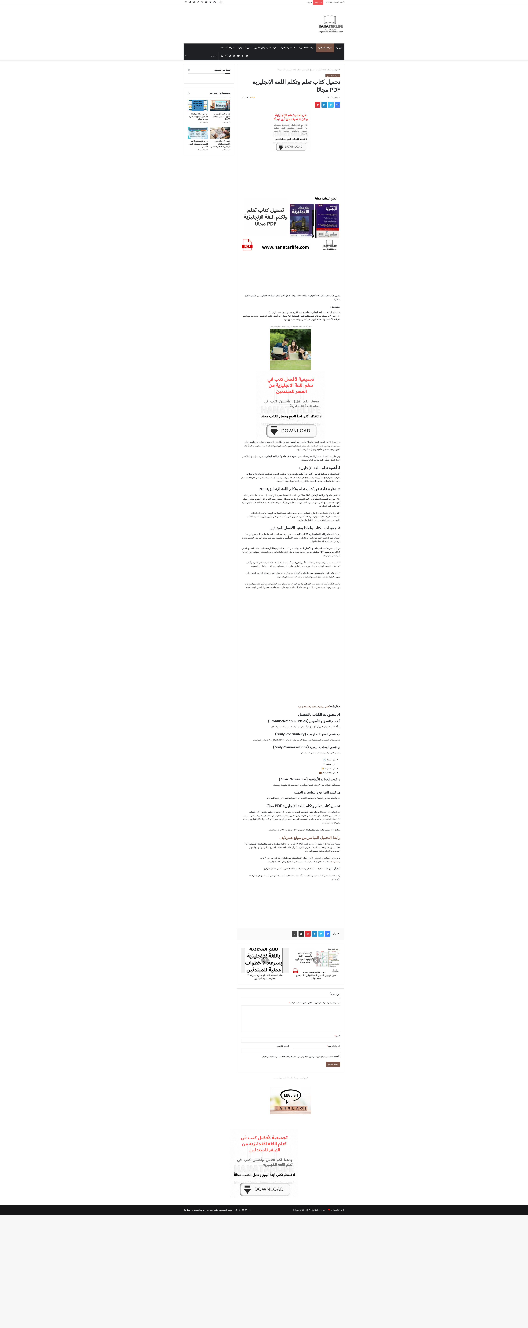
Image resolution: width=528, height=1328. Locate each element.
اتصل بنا (187, 1210)
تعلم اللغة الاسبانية (227, 48)
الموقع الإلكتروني (282, 1046)
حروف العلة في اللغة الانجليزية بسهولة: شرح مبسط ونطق (198, 116)
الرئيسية (339, 48)
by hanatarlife (336, 1210)
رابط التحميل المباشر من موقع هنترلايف (309, 837)
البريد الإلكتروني (333, 1046)
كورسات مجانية (244, 48)
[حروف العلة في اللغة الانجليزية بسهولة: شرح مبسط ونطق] (198, 105)
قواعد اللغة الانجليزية (306, 48)
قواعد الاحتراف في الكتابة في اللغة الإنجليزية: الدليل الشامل (220, 144)
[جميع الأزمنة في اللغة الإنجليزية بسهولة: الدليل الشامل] (198, 133)
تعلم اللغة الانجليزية (325, 48)
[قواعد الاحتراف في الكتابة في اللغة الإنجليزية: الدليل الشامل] (220, 133)
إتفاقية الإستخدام (198, 1210)
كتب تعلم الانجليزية (288, 48)
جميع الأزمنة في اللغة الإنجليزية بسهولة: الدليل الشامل (198, 144)
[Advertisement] (236, 21)
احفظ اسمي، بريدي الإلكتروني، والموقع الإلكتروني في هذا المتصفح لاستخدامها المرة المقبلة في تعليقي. (299, 1056)
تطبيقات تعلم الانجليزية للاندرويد (265, 48)
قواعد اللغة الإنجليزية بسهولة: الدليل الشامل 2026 (221, 116)
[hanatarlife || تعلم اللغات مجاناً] (330, 24)
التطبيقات (335, 861)
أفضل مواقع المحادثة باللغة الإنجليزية (313, 706)
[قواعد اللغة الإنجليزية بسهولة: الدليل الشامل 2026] (220, 105)
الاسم (337, 1036)
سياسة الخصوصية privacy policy (220, 1210)
